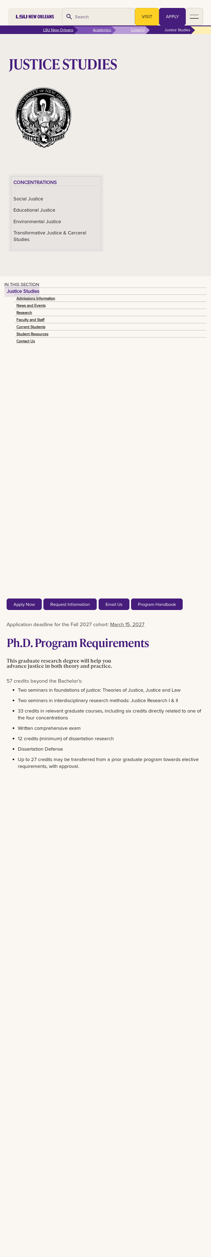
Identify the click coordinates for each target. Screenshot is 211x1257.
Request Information (70, 604)
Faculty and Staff (30, 319)
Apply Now (24, 604)
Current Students (30, 327)
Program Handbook (157, 604)
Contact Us (25, 341)
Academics (102, 30)
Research (24, 312)
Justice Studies (23, 291)
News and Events (31, 305)
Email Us (114, 604)
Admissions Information (35, 298)
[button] (194, 17)
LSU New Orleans (58, 30)
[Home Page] (35, 16)
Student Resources (32, 334)
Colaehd (138, 30)
